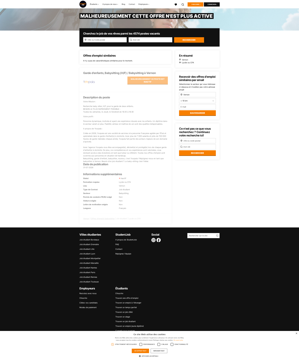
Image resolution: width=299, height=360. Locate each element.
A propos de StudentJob (126, 240)
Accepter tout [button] (140, 351)
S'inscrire (195, 4)
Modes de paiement (88, 307)
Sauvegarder (197, 113)
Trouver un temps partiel (126, 307)
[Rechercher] (182, 4)
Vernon (86, 218)
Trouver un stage (122, 317)
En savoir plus (178, 340)
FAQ (117, 244)
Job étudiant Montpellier (90, 258)
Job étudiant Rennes (88, 277)
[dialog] (149, 345)
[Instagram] (154, 240)
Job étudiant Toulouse (89, 282)
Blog (123, 4)
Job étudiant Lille (86, 249)
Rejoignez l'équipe (123, 254)
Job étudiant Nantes (88, 268)
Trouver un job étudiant (125, 321)
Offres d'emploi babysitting (102, 218)
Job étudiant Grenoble (89, 244)
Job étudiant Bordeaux (89, 240)
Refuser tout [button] (158, 351)
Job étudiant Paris (87, 272)
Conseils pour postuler (125, 331)
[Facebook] (159, 240)
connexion (212, 4)
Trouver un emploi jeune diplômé (129, 326)
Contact (132, 4)
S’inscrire (83, 298)
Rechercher (197, 153)
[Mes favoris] (175, 4)
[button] (149, 356)
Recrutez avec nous (87, 293)
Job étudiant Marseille (89, 263)
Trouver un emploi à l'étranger (128, 303)
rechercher (189, 40)
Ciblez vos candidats (88, 303)
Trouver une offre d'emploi (126, 298)
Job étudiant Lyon (87, 254)
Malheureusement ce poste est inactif (148, 80)
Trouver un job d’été (124, 312)
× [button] (296, 333)
